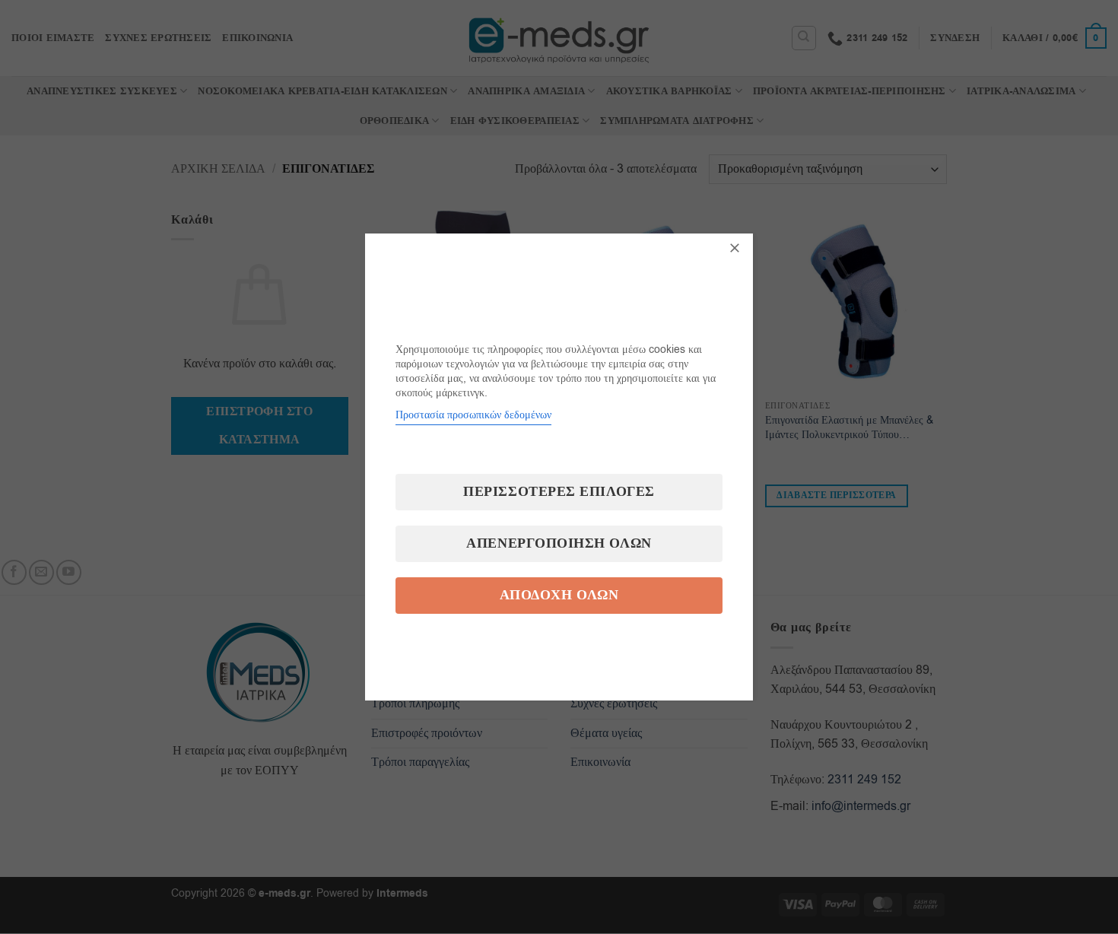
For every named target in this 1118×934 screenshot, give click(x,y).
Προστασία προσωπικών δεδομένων (473, 415)
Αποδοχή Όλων (559, 595)
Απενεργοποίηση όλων (558, 543)
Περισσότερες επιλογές (558, 491)
